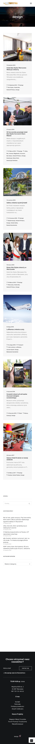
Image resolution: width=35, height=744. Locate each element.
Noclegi (21, 85)
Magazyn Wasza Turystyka (17, 719)
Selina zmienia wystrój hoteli (17, 203)
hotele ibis (17, 87)
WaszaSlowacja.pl (17, 724)
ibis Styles (11, 87)
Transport (20, 345)
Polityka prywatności (17, 706)
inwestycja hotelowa (12, 160)
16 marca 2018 (12, 282)
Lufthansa (18, 347)
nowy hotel (16, 158)
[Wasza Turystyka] (10, 3)
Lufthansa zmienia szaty (15, 329)
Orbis (26, 151)
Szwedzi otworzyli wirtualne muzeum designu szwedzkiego (17, 396)
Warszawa (11, 284)
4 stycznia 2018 (12, 413)
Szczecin (22, 153)
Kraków (10, 475)
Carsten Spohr (10, 349)
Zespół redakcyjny (17, 709)
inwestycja (9, 158)
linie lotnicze (11, 347)
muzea (26, 413)
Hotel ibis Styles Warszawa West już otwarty (16, 68)
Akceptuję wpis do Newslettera (15, 673)
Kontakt (17, 702)
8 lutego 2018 (12, 345)
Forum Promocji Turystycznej (17, 721)
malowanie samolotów (12, 352)
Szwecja (9, 415)
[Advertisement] (17, 588)
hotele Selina (14, 223)
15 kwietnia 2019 (12, 85)
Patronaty (17, 704)
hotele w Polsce (11, 89)
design (17, 89)
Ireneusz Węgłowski (14, 153)
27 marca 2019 (12, 151)
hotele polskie (16, 475)
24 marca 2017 (12, 472)
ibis (7, 153)
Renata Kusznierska (12, 225)
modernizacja (11, 220)
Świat (20, 413)
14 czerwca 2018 (12, 218)
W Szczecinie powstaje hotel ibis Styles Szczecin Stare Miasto (17, 134)
